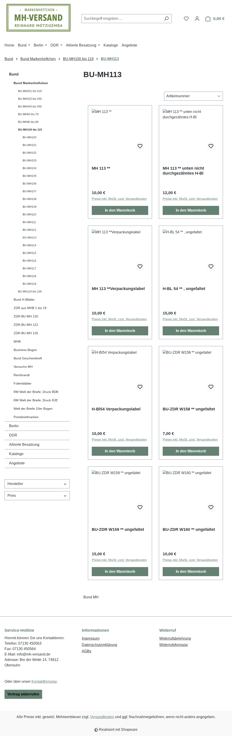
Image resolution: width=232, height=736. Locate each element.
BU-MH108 (29, 199)
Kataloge (16, 454)
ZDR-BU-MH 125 (26, 333)
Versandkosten (102, 717)
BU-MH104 (29, 168)
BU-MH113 (29, 237)
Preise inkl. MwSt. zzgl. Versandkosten (119, 198)
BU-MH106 (29, 183)
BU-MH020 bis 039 (30, 98)
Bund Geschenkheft (28, 358)
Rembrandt (22, 375)
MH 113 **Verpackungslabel (118, 288)
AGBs (86, 651)
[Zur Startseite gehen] (38, 18)
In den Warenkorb (120, 210)
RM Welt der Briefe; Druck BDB (36, 392)
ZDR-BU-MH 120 (26, 316)
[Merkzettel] (186, 18)
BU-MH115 (29, 253)
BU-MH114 (29, 245)
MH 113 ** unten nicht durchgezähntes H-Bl (183, 170)
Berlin (14, 426)
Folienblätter (22, 383)
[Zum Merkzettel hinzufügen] (140, 146)
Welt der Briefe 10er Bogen (33, 408)
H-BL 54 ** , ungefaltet (184, 288)
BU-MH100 (29, 137)
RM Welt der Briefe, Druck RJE (36, 400)
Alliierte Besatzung (24, 444)
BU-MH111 (29, 222)
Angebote (17, 463)
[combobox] (121, 18)
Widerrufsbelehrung (175, 638)
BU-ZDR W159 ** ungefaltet (118, 529)
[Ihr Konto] (197, 18)
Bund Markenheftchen (31, 83)
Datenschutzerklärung (99, 645)
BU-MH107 (29, 191)
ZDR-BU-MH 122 (26, 325)
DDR (13, 435)
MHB (17, 341)
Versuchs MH (23, 366)
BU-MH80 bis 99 (28, 122)
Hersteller (15, 484)
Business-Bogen (25, 350)
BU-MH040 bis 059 (30, 106)
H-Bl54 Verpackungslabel (116, 409)
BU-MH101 (29, 145)
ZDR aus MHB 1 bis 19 (30, 308)
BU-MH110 (29, 214)
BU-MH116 (29, 260)
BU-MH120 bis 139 (30, 291)
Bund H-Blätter (24, 299)
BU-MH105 (29, 176)
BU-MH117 (29, 268)
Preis (11, 495)
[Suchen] (166, 18)
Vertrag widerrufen (23, 694)
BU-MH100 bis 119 (30, 129)
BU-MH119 (29, 283)
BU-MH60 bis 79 (28, 114)
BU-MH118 (29, 276)
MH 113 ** (101, 168)
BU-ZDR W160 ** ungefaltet (189, 529)
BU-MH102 (29, 152)
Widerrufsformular (173, 645)
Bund (14, 74)
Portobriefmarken (26, 417)
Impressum (90, 638)
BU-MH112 (29, 230)
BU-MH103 (29, 160)
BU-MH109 (29, 206)
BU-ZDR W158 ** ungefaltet (189, 409)
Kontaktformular (44, 681)
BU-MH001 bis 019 (30, 91)
